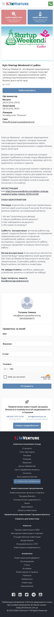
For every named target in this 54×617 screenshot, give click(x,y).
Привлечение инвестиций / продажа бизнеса (27, 514)
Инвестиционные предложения (27, 488)
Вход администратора (27, 477)
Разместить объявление (29, 481)
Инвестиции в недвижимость (27, 547)
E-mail (5, 354)
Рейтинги (27, 575)
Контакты (27, 473)
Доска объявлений (27, 466)
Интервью (27, 568)
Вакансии (27, 462)
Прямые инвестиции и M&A (27, 530)
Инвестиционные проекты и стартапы (27, 493)
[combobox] (6, 369)
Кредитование (27, 540)
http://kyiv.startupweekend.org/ (18, 122)
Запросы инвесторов (27, 510)
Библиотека (27, 579)
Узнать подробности (27, 425)
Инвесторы (27, 582)
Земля (27, 503)
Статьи (27, 565)
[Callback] (50, 4)
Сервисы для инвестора (27, 519)
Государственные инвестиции (27, 537)
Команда (27, 459)
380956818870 (27, 318)
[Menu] (3, 4)
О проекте (27, 448)
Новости (27, 526)
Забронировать (27, 90)
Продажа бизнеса (27, 496)
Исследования (27, 561)
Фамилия (7, 344)
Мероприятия (27, 586)
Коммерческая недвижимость (27, 500)
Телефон (7, 364)
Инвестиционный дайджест (27, 558)
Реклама (27, 455)
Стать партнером (27, 452)
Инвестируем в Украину (27, 572)
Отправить (27, 386)
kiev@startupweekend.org (14, 281)
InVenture (27, 444)
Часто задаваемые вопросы (27, 470)
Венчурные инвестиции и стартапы (27, 533)
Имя (5, 334)
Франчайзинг (27, 507)
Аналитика (27, 553)
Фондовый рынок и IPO (27, 544)
